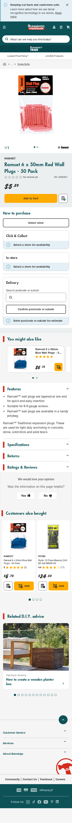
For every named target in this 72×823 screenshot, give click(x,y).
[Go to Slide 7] (37, 695)
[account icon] (54, 27)
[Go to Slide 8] (41, 695)
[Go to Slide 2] (37, 147)
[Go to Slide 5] (30, 695)
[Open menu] (4, 27)
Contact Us (30, 779)
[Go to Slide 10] (48, 695)
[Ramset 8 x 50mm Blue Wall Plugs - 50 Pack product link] (20, 359)
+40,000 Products (54, 56)
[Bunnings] (36, 28)
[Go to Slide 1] (34, 147)
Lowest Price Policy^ (18, 56)
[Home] (4, 64)
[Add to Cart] (58, 367)
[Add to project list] (63, 198)
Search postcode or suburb (22, 290)
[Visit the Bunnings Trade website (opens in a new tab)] (36, 48)
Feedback (46, 779)
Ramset (10, 158)
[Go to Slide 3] (37, 600)
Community (12, 779)
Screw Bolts (24, 64)
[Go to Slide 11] (52, 695)
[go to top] (63, 719)
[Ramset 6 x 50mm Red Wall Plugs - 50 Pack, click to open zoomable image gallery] (36, 105)
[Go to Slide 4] (41, 600)
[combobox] (36, 39)
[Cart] (68, 27)
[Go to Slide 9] (44, 695)
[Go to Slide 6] (33, 695)
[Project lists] (61, 27)
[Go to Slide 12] (55, 695)
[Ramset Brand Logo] (63, 147)
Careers (60, 779)
